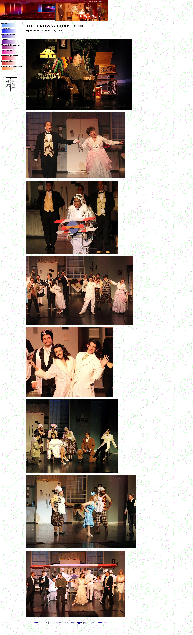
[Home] (8, 26)
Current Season (55, 622)
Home (36, 622)
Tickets (65, 622)
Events (86, 622)
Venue (72, 622)
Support (79, 622)
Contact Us (101, 622)
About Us (43, 622)
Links (93, 622)
